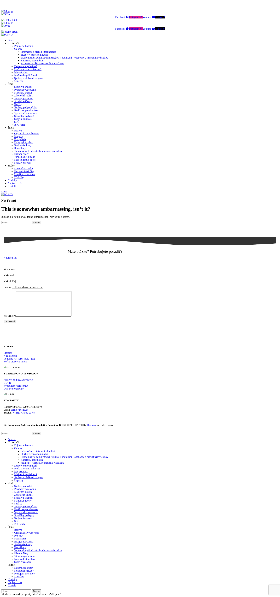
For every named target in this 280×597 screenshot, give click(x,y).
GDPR (7, 382)
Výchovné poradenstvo (26, 113)
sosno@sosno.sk (19, 409)
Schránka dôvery (23, 101)
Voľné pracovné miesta (15, 361)
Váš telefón (9, 281)
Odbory (18, 48)
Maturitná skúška (23, 92)
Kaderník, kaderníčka (32, 60)
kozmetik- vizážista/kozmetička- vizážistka (42, 63)
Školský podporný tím (25, 107)
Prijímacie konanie (23, 46)
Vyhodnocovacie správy (16, 385)
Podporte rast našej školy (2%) (19, 358)
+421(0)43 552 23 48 (24, 412)
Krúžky (18, 104)
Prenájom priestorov (24, 174)
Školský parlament (23, 98)
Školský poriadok (23, 86)
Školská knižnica (23, 119)
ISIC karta (19, 124)
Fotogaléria (20, 139)
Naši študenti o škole (24, 159)
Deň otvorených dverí (25, 66)
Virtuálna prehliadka (24, 156)
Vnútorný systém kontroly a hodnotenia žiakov (38, 151)
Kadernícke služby (23, 168)
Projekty (18, 136)
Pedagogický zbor (23, 142)
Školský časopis (22, 162)
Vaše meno (9, 269)
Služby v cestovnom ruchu (34, 54)
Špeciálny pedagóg (24, 116)
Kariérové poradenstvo (26, 110)
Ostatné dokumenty (14, 388)
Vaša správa (10, 315)
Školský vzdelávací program (28, 78)
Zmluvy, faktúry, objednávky (18, 379)
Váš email (9, 275)
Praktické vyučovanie (25, 89)
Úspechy (18, 81)
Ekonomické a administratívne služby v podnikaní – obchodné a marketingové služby (64, 57)
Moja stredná (21, 72)
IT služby (19, 177)
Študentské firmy (23, 145)
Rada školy (20, 148)
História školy (21, 154)
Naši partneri (10, 355)
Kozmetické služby (24, 171)
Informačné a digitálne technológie (38, 51)
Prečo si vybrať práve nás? (27, 69)
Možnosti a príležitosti (25, 75)
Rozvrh (18, 130)
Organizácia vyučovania (26, 133)
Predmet (8, 287)
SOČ (16, 121)
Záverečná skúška (23, 95)
